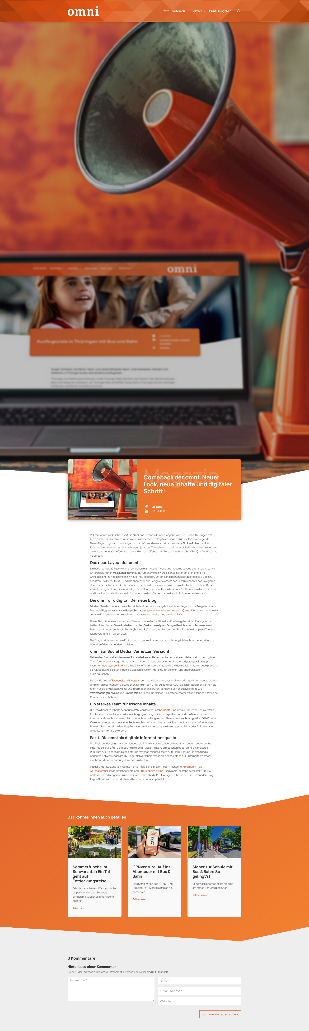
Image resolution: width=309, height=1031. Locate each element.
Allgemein (157, 506)
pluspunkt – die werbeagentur (165, 610)
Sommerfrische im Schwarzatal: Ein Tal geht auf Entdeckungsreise (94, 871)
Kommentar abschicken (220, 1014)
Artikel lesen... (81, 908)
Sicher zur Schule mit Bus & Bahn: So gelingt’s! (214, 871)
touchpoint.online (111, 665)
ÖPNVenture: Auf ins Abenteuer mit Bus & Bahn (154, 871)
